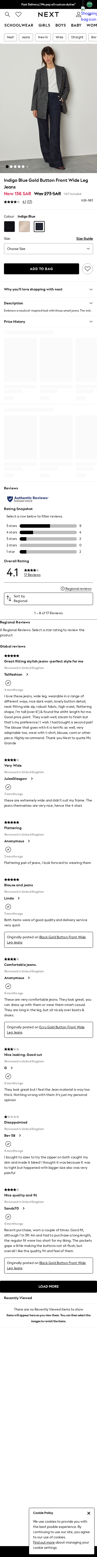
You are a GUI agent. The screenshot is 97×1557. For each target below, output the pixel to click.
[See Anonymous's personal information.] (29, 841)
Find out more (44, 1542)
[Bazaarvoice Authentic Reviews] (27, 499)
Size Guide (84, 238)
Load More (49, 1286)
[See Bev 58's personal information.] (20, 1135)
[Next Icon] (48, 14)
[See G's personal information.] (11, 1068)
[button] (7, 166)
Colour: (9, 216)
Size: (7, 238)
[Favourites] (18, 14)
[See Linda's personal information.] (18, 898)
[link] (7, 14)
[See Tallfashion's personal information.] (27, 674)
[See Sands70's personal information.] (23, 1208)
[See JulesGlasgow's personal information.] (32, 779)
